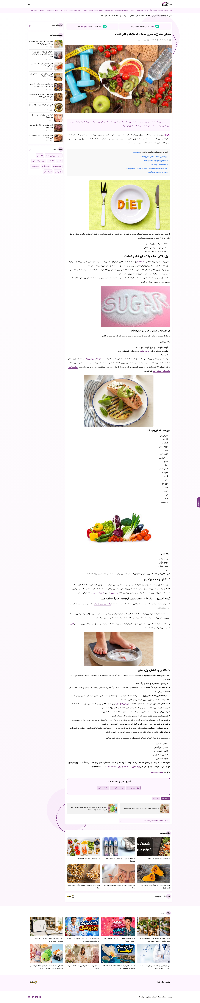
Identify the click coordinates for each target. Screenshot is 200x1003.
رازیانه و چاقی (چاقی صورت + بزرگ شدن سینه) (41, 116)
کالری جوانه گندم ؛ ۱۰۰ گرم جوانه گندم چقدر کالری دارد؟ (84, 886)
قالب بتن (40, 155)
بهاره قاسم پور (142, 40)
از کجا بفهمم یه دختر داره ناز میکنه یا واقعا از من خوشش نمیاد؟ (119, 939)
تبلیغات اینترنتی (151, 997)
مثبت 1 (59, 161)
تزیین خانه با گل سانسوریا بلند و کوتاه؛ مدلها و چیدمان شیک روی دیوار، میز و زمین (155, 939)
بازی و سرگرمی (152, 10)
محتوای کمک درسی (52, 10)
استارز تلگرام (46, 166)
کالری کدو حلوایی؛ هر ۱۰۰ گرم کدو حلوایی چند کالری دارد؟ (155, 886)
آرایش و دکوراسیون (75, 10)
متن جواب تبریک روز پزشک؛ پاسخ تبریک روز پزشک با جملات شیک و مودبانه (82, 939)
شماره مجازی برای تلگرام (53, 155)
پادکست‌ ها (162, 997)
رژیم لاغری (156, 798)
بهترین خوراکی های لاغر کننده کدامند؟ (88, 858)
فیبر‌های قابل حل (122, 703)
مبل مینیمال (48, 171)
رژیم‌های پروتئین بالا (93, 358)
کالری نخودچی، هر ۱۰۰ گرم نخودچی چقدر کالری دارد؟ (41, 75)
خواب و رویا (63, 10)
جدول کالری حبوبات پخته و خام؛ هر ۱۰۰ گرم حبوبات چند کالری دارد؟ (41, 85)
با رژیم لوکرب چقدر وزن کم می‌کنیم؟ (158, 858)
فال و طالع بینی (140, 10)
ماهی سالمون (144, 351)
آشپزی (132, 10)
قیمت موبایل (35, 166)
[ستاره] (167, 4)
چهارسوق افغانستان (39, 161)
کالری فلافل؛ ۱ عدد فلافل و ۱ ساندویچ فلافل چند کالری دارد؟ (41, 95)
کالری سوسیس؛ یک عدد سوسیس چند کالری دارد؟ (41, 136)
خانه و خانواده (109, 10)
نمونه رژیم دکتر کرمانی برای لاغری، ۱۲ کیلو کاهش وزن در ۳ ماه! (41, 42)
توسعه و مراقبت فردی (121, 10)
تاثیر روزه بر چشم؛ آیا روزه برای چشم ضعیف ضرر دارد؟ (119, 886)
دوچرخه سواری (98, 592)
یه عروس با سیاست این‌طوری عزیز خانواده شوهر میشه (141, 808)
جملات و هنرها (163, 10)
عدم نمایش (136, 152)
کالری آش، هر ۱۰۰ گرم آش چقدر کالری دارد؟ (41, 105)
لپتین (72, 623)
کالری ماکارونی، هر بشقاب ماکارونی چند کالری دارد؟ (42, 64)
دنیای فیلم (34, 10)
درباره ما (142, 997)
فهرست (169, 997)
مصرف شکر (141, 261)
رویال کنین (58, 171)
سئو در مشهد (57, 166)
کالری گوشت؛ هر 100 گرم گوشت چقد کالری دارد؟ (41, 126)
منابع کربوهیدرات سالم (102, 603)
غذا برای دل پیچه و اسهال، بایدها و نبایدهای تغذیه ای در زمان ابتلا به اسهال (42, 54)
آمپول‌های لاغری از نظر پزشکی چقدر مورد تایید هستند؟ (120, 859)
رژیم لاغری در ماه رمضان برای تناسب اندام (124, 766)
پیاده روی (115, 592)
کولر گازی (51, 161)
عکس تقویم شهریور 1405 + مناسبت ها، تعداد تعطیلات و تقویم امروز (49, 939)
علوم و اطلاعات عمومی (96, 10)
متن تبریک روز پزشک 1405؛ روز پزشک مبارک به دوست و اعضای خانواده (155, 967)
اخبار (170, 10)
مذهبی (85, 10)
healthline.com (157, 772)
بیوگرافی (41, 10)
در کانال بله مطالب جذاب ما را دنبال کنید (156, 820)
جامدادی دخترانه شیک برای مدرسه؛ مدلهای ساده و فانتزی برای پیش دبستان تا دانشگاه (88, 808)
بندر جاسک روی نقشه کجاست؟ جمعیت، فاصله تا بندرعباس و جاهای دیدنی (119, 967)
